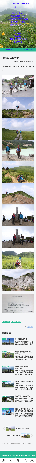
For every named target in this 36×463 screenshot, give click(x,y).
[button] (32, 341)
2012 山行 (7, 321)
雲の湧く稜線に (17, 321)
